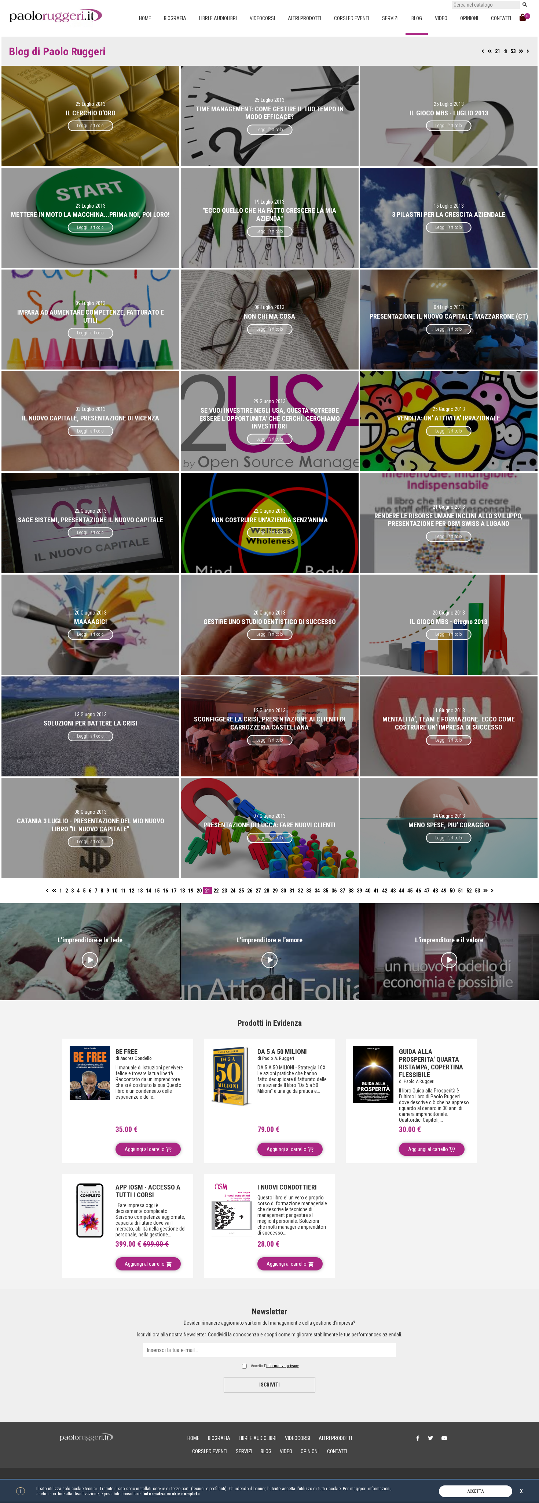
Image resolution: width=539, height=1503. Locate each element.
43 (393, 891)
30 (283, 891)
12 (131, 891)
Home (145, 18)
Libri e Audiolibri (218, 18)
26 (249, 891)
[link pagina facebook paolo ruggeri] (417, 1438)
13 (140, 891)
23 (224, 891)
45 (409, 891)
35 (325, 891)
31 (291, 891)
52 (469, 891)
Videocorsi (262, 18)
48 (435, 891)
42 (384, 891)
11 (123, 891)
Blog (416, 18)
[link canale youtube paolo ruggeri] (444, 1438)
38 (350, 891)
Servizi (390, 18)
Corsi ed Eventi (351, 18)
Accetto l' (275, 1365)
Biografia (175, 18)
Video (441, 18)
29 (275, 891)
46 (418, 891)
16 (165, 891)
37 (342, 891)
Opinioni (469, 18)
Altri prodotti (304, 18)
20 (199, 891)
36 (334, 891)
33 (308, 891)
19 (190, 891)
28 (266, 891)
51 (460, 891)
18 (182, 891)
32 (300, 891)
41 (376, 891)
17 (173, 891)
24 (232, 891)
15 (157, 891)
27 (258, 891)
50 (452, 891)
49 (443, 891)
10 (114, 891)
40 (367, 891)
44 (401, 891)
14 (148, 891)
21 (497, 51)
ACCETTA (475, 1491)
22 (216, 891)
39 (359, 891)
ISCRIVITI (269, 1385)
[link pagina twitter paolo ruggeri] (430, 1438)
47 (426, 891)
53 (513, 51)
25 (241, 891)
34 (317, 891)
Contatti (501, 18)
